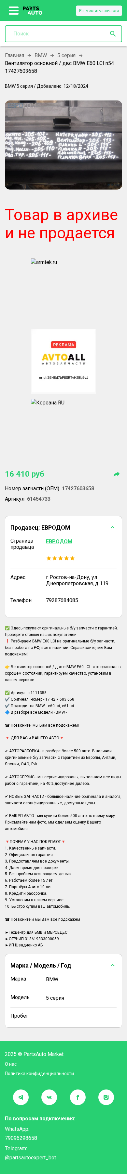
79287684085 (62, 600)
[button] (63, 527)
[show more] (14, 11)
